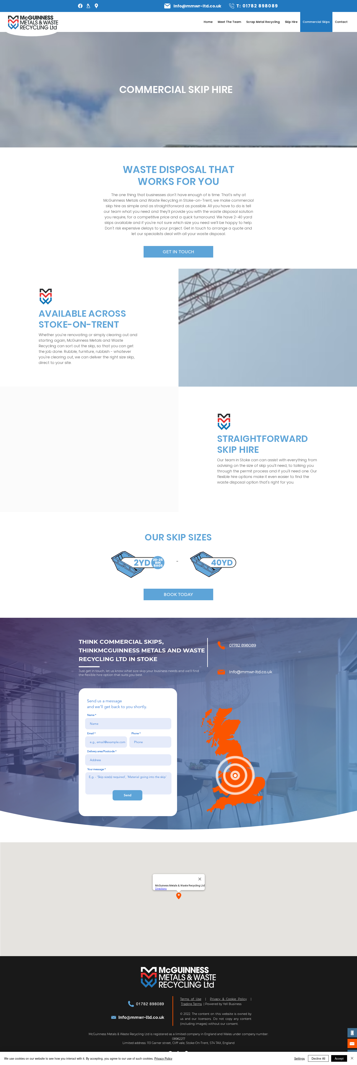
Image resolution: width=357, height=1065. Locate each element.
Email (90, 733)
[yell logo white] (88, 6)
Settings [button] (299, 1058)
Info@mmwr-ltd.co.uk (197, 6)
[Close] (352, 1058)
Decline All (318, 1058)
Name (90, 715)
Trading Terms (191, 1004)
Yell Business (232, 1004)
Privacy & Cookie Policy (228, 999)
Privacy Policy (163, 1058)
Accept (339, 1058)
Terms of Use (190, 999)
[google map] (96, 6)
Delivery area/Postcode (101, 751)
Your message (95, 769)
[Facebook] (80, 6)
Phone (135, 733)
